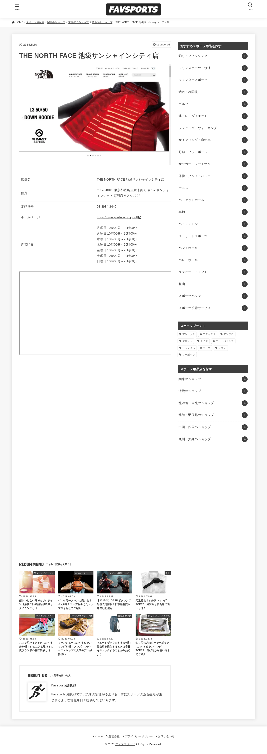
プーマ (206, 348)
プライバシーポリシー (139, 736)
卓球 (182, 212)
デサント (187, 341)
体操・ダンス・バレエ (195, 176)
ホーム (99, 736)
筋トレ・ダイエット (193, 116)
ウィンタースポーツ (193, 80)
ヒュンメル (188, 348)
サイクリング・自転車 (195, 140)
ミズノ (222, 348)
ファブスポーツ (125, 744)
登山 (182, 284)
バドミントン (188, 224)
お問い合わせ (166, 736)
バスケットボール (191, 200)
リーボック (188, 354)
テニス (183, 188)
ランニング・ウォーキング (198, 128)
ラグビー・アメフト (193, 272)
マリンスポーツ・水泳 (195, 68)
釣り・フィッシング (193, 56)
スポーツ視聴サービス (195, 308)
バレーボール (188, 260)
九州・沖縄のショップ (195, 439)
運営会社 (114, 736)
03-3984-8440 (106, 206)
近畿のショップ (190, 391)
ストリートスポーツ (193, 236)
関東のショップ (190, 379)
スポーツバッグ (190, 296)
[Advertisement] (95, 398)
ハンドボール (188, 248)
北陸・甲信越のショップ (196, 415)
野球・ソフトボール (193, 152)
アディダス (209, 334)
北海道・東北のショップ (196, 403)
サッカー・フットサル (195, 164)
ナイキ (204, 341)
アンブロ (228, 334)
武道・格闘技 (188, 92)
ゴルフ (183, 104)
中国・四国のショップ (195, 427)
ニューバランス (225, 341)
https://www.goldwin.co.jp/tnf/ (117, 217)
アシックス (188, 334)
